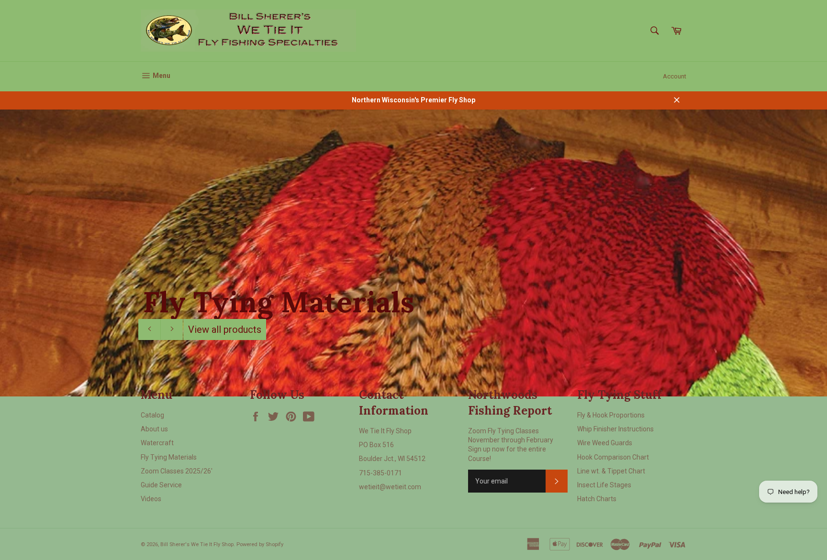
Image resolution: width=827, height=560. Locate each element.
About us (154, 429)
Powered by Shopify (259, 544)
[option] (413, 253)
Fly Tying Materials (169, 457)
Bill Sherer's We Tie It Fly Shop (197, 544)
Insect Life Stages (604, 485)
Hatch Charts (596, 499)
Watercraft (157, 443)
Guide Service (161, 485)
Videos (151, 499)
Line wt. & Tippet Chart (611, 471)
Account (674, 76)
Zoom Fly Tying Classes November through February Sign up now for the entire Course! (510, 444)
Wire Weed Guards (604, 443)
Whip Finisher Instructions (615, 429)
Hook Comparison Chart (613, 457)
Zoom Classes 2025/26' (176, 471)
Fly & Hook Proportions (611, 415)
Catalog (152, 415)
